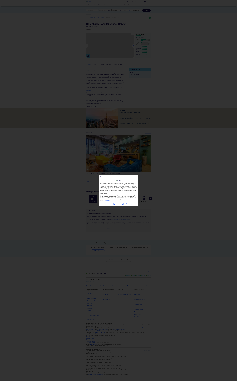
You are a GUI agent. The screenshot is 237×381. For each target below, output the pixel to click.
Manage (118, 203)
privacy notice (107, 200)
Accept (109, 203)
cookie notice (103, 199)
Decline (127, 203)
